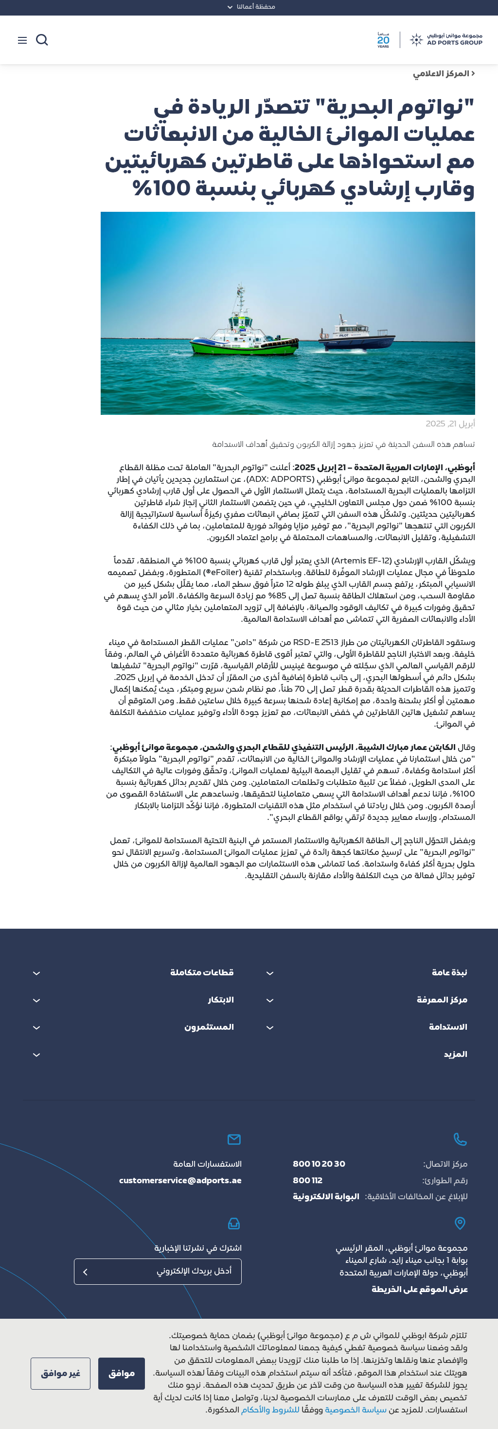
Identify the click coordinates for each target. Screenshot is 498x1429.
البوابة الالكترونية (326, 1197)
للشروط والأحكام (270, 1410)
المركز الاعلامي (441, 74)
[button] (121, 1374)
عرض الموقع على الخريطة (420, 1290)
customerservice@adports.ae (180, 1181)
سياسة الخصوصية (355, 1410)
